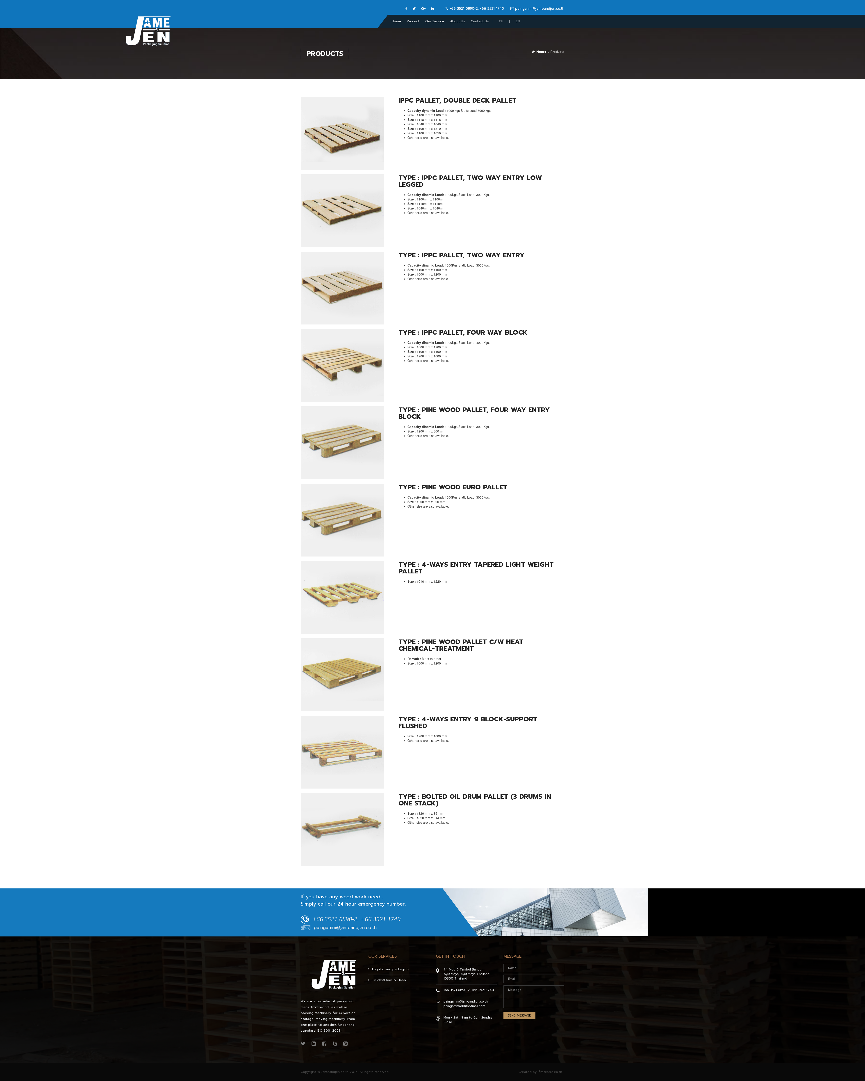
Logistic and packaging (390, 969)
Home (396, 21)
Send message (519, 1015)
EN (518, 21)
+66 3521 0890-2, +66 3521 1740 (476, 8)
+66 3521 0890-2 (457, 990)
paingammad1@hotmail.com (464, 1006)
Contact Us (480, 21)
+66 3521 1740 (483, 990)
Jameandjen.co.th (335, 1072)
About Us (457, 21)
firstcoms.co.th (550, 1072)
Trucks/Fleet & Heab (389, 980)
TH (501, 21)
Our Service (434, 21)
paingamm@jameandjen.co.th (539, 8)
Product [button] (413, 21)
